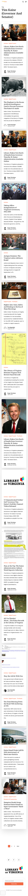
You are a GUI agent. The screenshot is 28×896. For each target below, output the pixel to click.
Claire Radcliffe (11, 690)
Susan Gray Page (11, 124)
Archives (6, 43)
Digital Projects (12, 43)
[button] (26, 1)
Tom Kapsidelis (11, 327)
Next (18, 846)
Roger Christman (11, 71)
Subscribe (14, 884)
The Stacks (14, 301)
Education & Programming (10, 799)
